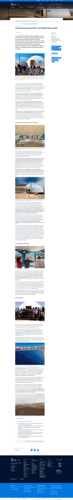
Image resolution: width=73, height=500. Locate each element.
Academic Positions (42, 467)
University (26, 459)
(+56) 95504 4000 (14, 489)
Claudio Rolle (27, 232)
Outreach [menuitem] (50, 7)
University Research (55, 59)
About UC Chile (26, 467)
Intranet (56, 0)
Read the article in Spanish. (32, 21)
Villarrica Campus (13, 470)
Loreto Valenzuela (27, 229)
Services (41, 459)
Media (43, 0)
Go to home (11, 0)
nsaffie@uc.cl (53, 42)
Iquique (21, 87)
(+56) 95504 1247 (54, 492)
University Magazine (34, 467)
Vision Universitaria (34, 466)
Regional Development (55, 60)
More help (39, 492)
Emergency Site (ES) (28, 491)
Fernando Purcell (21, 229)
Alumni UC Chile (42, 469)
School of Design (40, 334)
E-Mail (61, 0)
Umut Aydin (17, 233)
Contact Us (50, 459)
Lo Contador (12, 469)
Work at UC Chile (42, 468)
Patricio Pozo (21, 335)
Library (47, 0)
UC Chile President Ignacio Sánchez (21, 151)
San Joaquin (12, 468)
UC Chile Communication (35, 460)
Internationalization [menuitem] (40, 7)
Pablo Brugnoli (22, 214)
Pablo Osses (32, 277)
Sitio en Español (58, 4)
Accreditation (59, 459)
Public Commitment (55, 53)
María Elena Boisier (31, 234)
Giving (52, 0)
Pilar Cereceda (32, 169)
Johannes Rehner (37, 230)
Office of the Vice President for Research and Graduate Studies (56, 49)
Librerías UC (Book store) (43, 465)
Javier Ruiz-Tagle (21, 331)
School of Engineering (35, 338)
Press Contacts (50, 466)
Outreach (25, 466)
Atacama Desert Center (55, 47)
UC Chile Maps (25, 476)
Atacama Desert (18, 113)
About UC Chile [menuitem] (59, 7)
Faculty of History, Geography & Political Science (56, 46)
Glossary (33, 471)
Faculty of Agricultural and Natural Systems (32, 371)
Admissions (38, 0)
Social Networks (34, 465)
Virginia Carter (17, 284)
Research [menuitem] (21, 7)
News (32, 462)
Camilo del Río (37, 233)
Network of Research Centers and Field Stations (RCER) (56, 57)
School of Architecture (33, 330)
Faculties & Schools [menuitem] (30, 7)
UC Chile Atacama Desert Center (38, 441)
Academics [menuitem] (13, 7)
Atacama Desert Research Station (23, 367)
